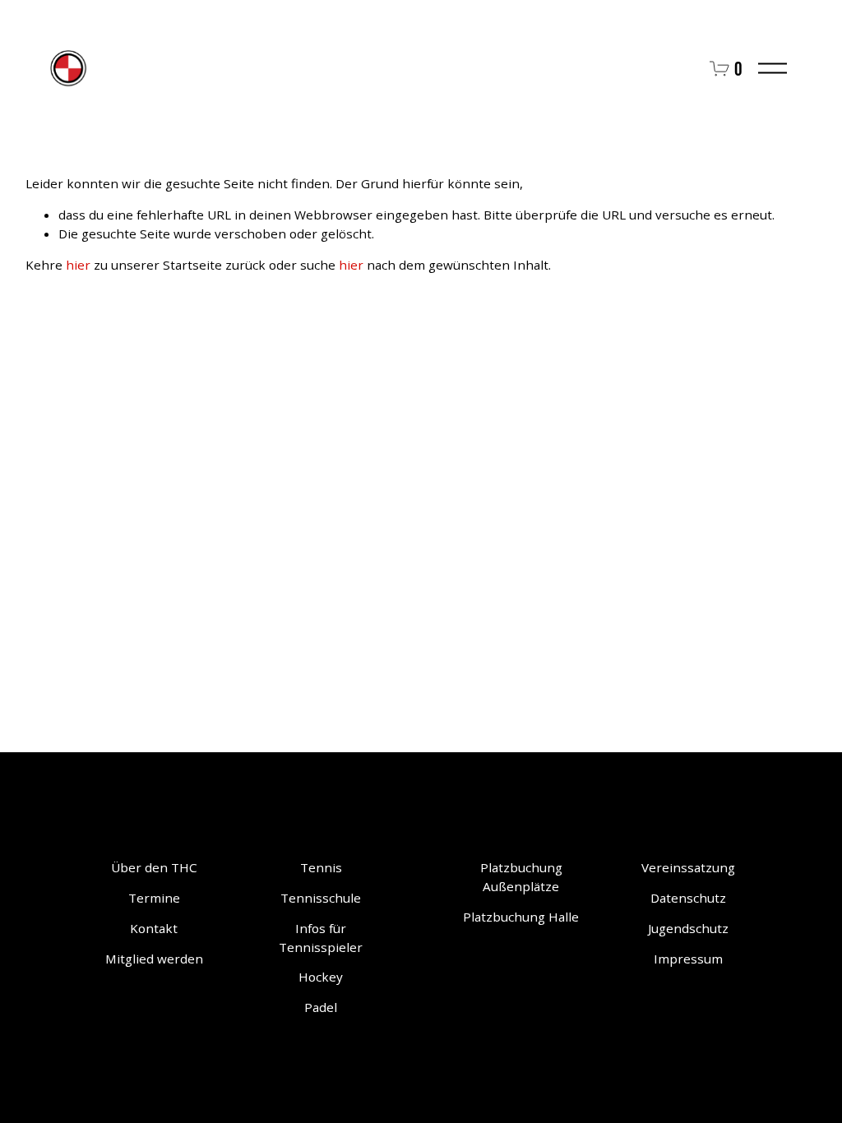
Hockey (320, 976)
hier (78, 264)
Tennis (321, 867)
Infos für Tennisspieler (321, 937)
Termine (154, 898)
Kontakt (154, 928)
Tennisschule (320, 898)
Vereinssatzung (688, 867)
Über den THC (154, 867)
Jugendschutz (688, 928)
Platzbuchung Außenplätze (521, 876)
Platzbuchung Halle (521, 916)
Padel (320, 1007)
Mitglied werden (154, 958)
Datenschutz (688, 898)
